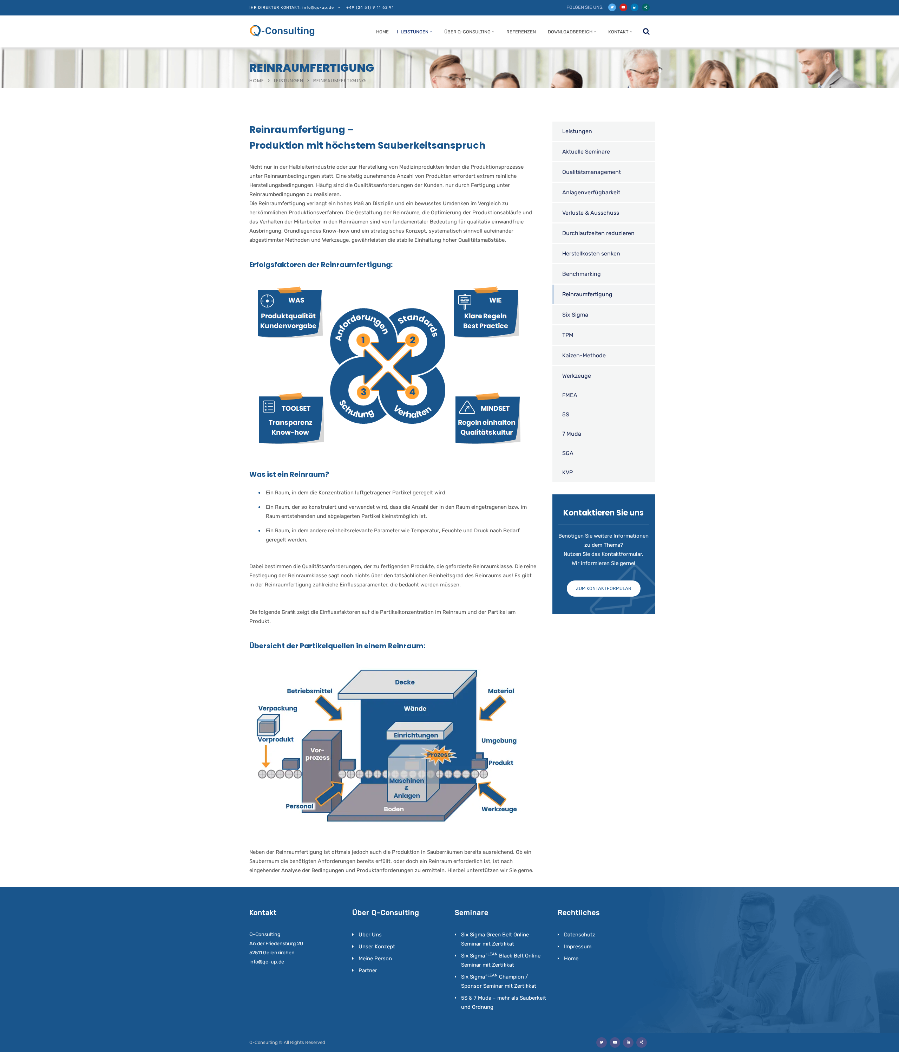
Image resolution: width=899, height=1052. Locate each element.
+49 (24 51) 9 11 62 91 (370, 7)
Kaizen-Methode (584, 355)
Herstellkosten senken (591, 253)
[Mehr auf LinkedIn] (634, 7)
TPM (567, 335)
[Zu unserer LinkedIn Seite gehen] (628, 1042)
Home (382, 31)
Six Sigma (575, 314)
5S (565, 414)
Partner (368, 970)
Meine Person (375, 958)
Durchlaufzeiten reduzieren (598, 233)
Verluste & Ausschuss (590, 212)
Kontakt (618, 31)
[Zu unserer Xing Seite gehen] (641, 1042)
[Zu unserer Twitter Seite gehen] (601, 1042)
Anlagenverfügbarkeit (591, 192)
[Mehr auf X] (612, 7)
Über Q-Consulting (467, 31)
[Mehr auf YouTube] (623, 7)
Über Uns (370, 934)
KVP (567, 472)
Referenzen (521, 31)
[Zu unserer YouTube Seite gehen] (615, 1042)
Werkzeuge (576, 375)
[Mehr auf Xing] (646, 7)
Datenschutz (579, 934)
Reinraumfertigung (587, 294)
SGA (567, 453)
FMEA (569, 395)
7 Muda (571, 433)
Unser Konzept (377, 946)
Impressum (577, 946)
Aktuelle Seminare (586, 151)
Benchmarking (581, 274)
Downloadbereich (570, 31)
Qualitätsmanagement (591, 172)
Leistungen (414, 31)
